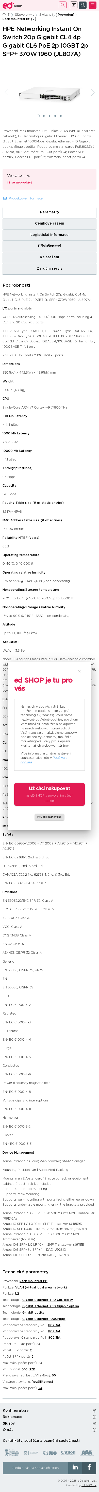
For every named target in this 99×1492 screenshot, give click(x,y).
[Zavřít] (79, 671)
